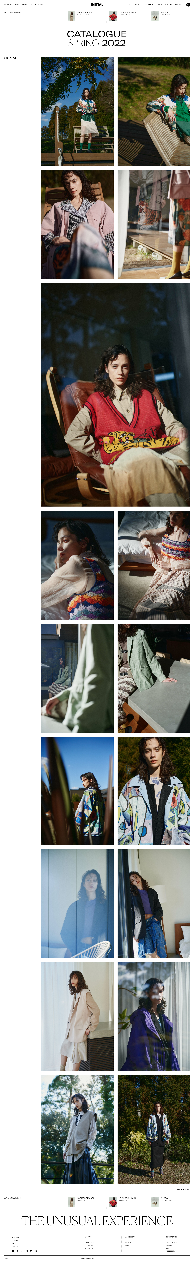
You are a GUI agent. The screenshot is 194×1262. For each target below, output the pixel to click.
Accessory (37, 5)
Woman (8, 5)
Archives (89, 1248)
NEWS (159, 5)
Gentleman (21, 5)
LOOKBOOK (148, 5)
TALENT (178, 5)
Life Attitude (171, 1242)
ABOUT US (17, 1237)
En (188, 4)
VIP (13, 1243)
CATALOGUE (134, 5)
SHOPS (168, 5)
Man (127, 1245)
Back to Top (183, 1189)
